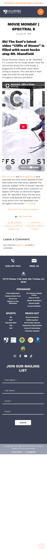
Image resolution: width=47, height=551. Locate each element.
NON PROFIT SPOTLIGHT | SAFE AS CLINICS (35, 226)
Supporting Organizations (32, 325)
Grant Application (13, 293)
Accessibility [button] (31, 452)
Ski (11, 317)
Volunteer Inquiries (32, 331)
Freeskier (31, 203)
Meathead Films (27, 176)
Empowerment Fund (13, 296)
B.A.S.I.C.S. (13, 299)
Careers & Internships (32, 328)
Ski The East (9, 176)
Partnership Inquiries (32, 323)
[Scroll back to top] (41, 547)
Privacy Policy (16, 452)
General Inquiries (32, 317)
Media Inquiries (32, 320)
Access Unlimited (34, 306)
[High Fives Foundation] (12, 12)
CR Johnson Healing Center (34, 294)
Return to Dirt (34, 298)
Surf (10, 320)
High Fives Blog (25, 216)
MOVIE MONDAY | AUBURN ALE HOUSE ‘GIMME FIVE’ (14, 226)
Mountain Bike (10, 323)
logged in (20, 245)
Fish (10, 325)
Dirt (10, 328)
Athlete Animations (34, 300)
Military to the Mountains (13, 302)
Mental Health (34, 303)
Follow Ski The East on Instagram (23, 209)
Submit (23, 423)
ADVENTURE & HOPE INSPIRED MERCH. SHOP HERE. (23, 3)
